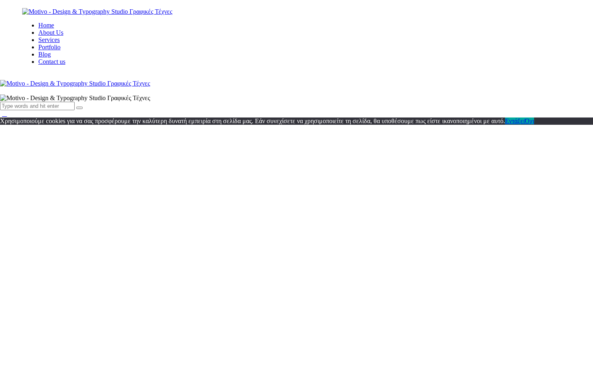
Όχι (529, 120)
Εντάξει (515, 120)
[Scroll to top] (4, 113)
